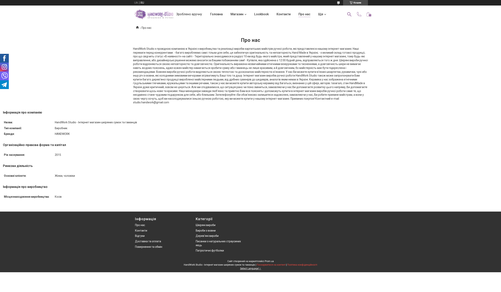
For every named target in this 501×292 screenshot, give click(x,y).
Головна (216, 14)
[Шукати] (349, 14)
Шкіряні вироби (205, 225)
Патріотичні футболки (210, 250)
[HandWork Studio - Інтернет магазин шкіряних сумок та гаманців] (153, 14)
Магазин (237, 14)
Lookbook (261, 14)
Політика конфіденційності (302, 264)
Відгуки (140, 235)
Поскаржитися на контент (271, 264)
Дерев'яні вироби (207, 235)
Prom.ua (269, 261)
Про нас (304, 14)
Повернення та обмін (148, 246)
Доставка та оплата (148, 241)
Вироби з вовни (206, 230)
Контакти (284, 14)
